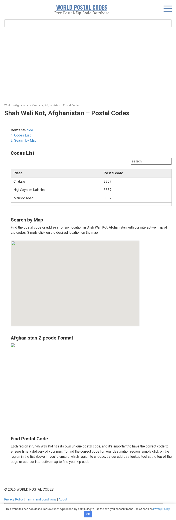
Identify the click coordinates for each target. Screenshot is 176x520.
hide (30, 130)
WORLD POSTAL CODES (81, 7)
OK (88, 514)
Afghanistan (21, 105)
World (8, 105)
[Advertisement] (88, 65)
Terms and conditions (41, 499)
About (63, 499)
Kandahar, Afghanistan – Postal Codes (56, 105)
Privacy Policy (14, 499)
